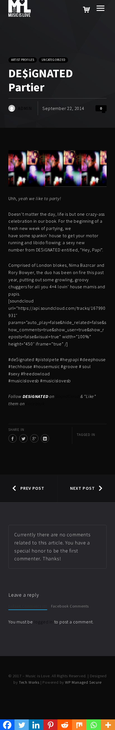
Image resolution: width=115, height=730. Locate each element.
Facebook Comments (70, 606)
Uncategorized (53, 60)
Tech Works (29, 682)
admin (25, 108)
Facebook (35, 403)
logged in (43, 622)
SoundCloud (67, 396)
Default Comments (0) (27, 606)
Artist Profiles (22, 60)
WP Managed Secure (83, 682)
